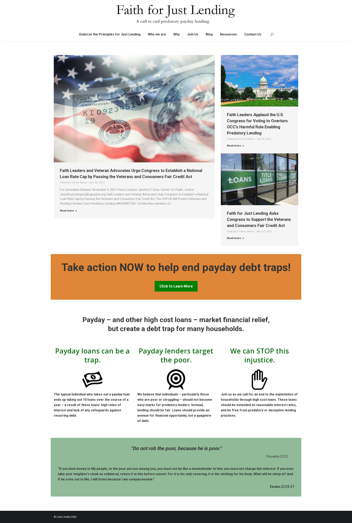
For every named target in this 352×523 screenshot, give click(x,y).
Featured (65, 182)
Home (75, 182)
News (83, 182)
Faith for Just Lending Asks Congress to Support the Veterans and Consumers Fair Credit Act (259, 219)
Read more (67, 210)
